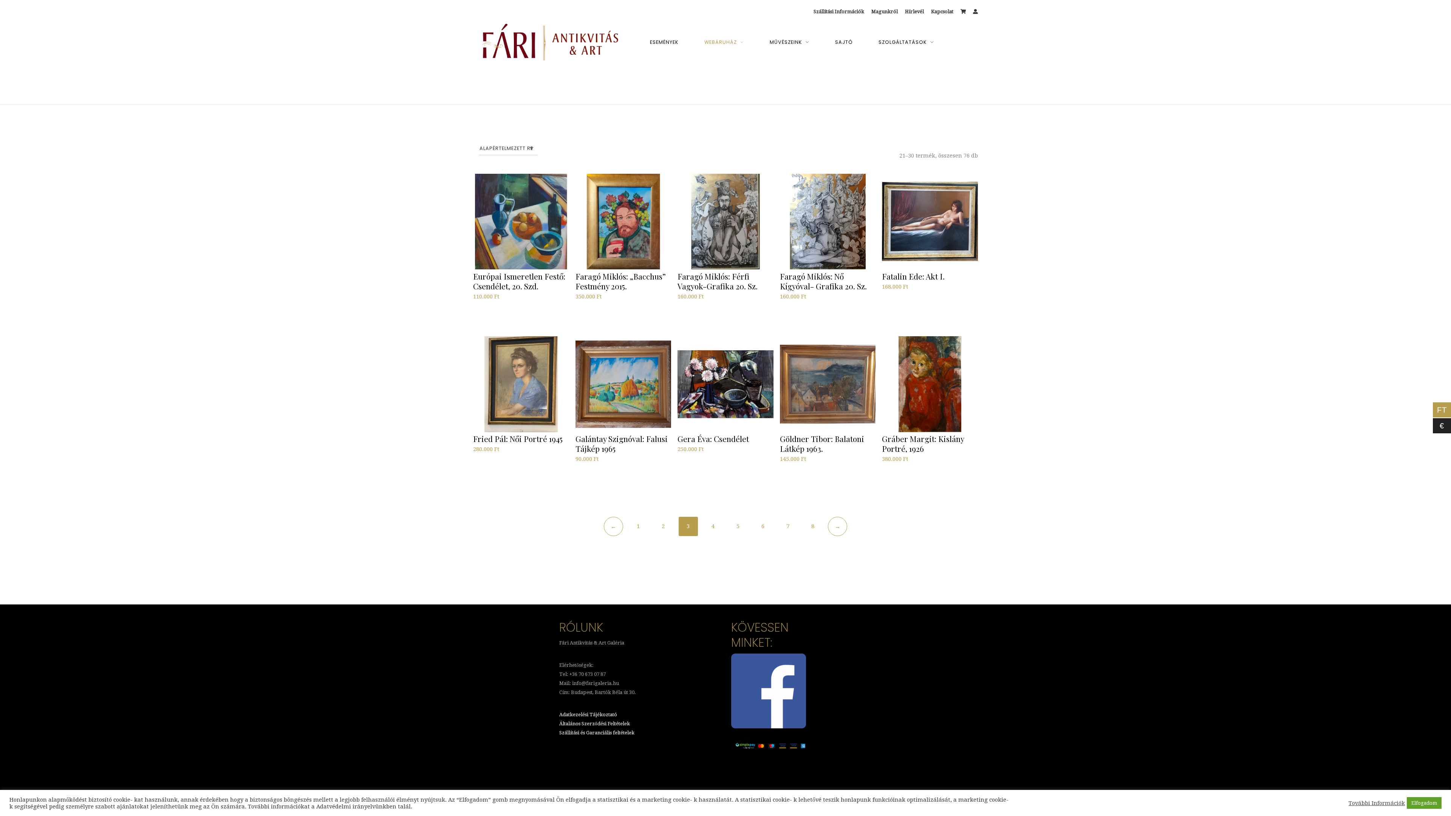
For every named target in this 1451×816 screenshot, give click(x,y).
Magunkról (884, 11)
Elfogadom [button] (1424, 803)
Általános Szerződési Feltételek (594, 723)
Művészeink (786, 42)
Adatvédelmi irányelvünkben (356, 806)
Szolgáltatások (903, 42)
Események (664, 42)
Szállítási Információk (839, 11)
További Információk (1377, 803)
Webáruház (720, 42)
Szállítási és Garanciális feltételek (596, 733)
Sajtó (844, 42)
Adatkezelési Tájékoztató (588, 714)
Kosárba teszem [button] (496, 315)
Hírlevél (914, 11)
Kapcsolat (942, 11)
